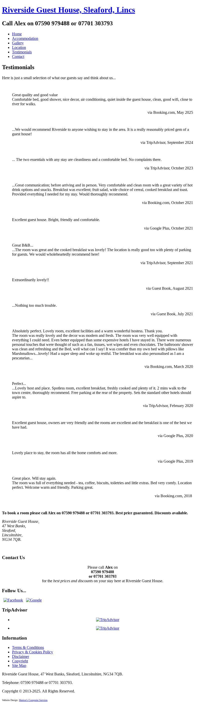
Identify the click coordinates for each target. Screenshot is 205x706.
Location (19, 47)
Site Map (19, 665)
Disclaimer (20, 656)
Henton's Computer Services (33, 700)
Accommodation (25, 38)
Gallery (18, 43)
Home (17, 34)
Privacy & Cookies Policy (32, 652)
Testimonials (22, 52)
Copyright (20, 661)
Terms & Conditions (28, 647)
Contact (18, 56)
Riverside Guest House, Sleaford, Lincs (68, 9)
